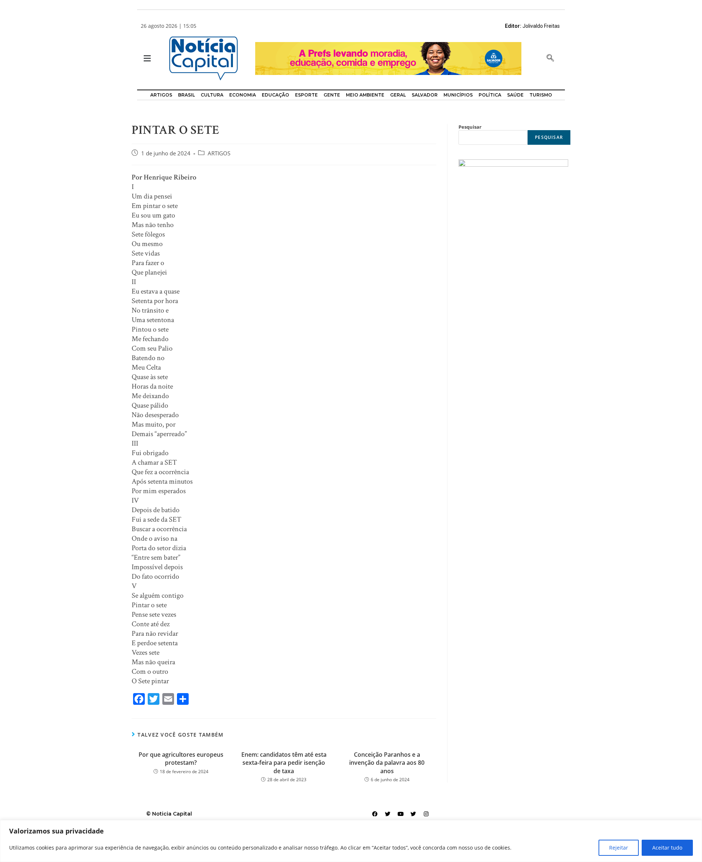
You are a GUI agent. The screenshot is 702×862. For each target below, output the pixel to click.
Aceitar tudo (667, 847)
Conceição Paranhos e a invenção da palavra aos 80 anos (386, 763)
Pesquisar (470, 127)
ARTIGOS (219, 153)
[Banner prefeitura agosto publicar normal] (388, 57)
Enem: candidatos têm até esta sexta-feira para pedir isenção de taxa (284, 763)
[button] (146, 58)
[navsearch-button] (550, 58)
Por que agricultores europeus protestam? (181, 759)
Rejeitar (618, 847)
